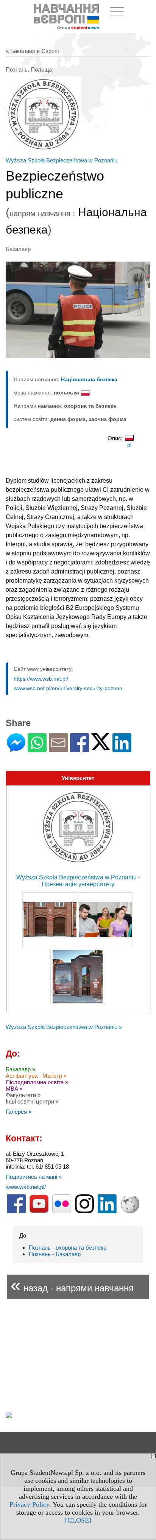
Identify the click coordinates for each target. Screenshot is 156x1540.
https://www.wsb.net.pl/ (41, 679)
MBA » (14, 1088)
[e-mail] (58, 749)
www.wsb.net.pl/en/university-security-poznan (68, 688)
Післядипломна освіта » (37, 1082)
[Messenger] (16, 749)
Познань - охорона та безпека (67, 1247)
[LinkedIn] (121, 749)
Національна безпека (89, 379)
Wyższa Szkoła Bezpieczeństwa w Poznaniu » (64, 1027)
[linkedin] (107, 1211)
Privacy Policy (29, 1504)
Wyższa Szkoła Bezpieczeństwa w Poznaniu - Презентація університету (78, 880)
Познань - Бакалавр (55, 1254)
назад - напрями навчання (72, 1285)
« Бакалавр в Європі (32, 51)
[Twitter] (100, 747)
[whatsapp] (37, 749)
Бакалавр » (20, 1069)
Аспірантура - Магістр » (36, 1075)
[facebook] (16, 1211)
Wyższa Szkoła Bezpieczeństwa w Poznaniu (61, 160)
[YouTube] (39, 1211)
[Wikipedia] (129, 1211)
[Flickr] (61, 1211)
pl (129, 445)
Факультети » (23, 1095)
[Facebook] (79, 749)
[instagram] (84, 1211)
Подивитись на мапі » (34, 1177)
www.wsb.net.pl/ (26, 1187)
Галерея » (18, 1111)
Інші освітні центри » (32, 1101)
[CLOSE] (78, 1520)
